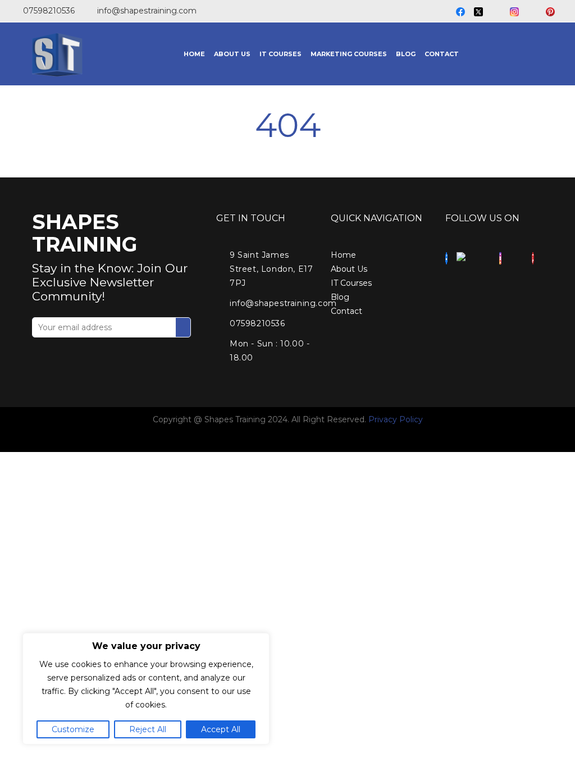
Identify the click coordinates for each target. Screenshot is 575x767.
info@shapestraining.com (147, 11)
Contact (346, 311)
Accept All (220, 729)
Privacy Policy (395, 419)
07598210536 (49, 11)
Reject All (147, 729)
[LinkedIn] (496, 12)
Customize (73, 729)
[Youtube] (532, 12)
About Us (349, 269)
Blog (340, 297)
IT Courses (351, 283)
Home (343, 255)
